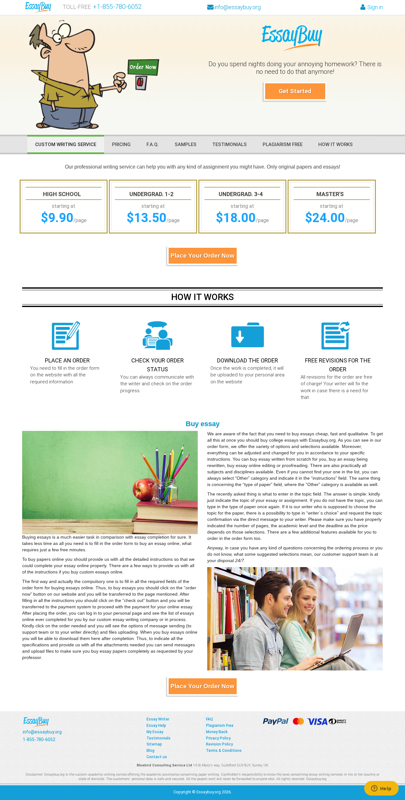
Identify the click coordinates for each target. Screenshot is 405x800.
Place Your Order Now (202, 255)
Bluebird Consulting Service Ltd (164, 765)
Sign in (375, 7)
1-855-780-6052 (119, 6)
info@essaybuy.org (238, 7)
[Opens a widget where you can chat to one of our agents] (381, 789)
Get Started (295, 91)
